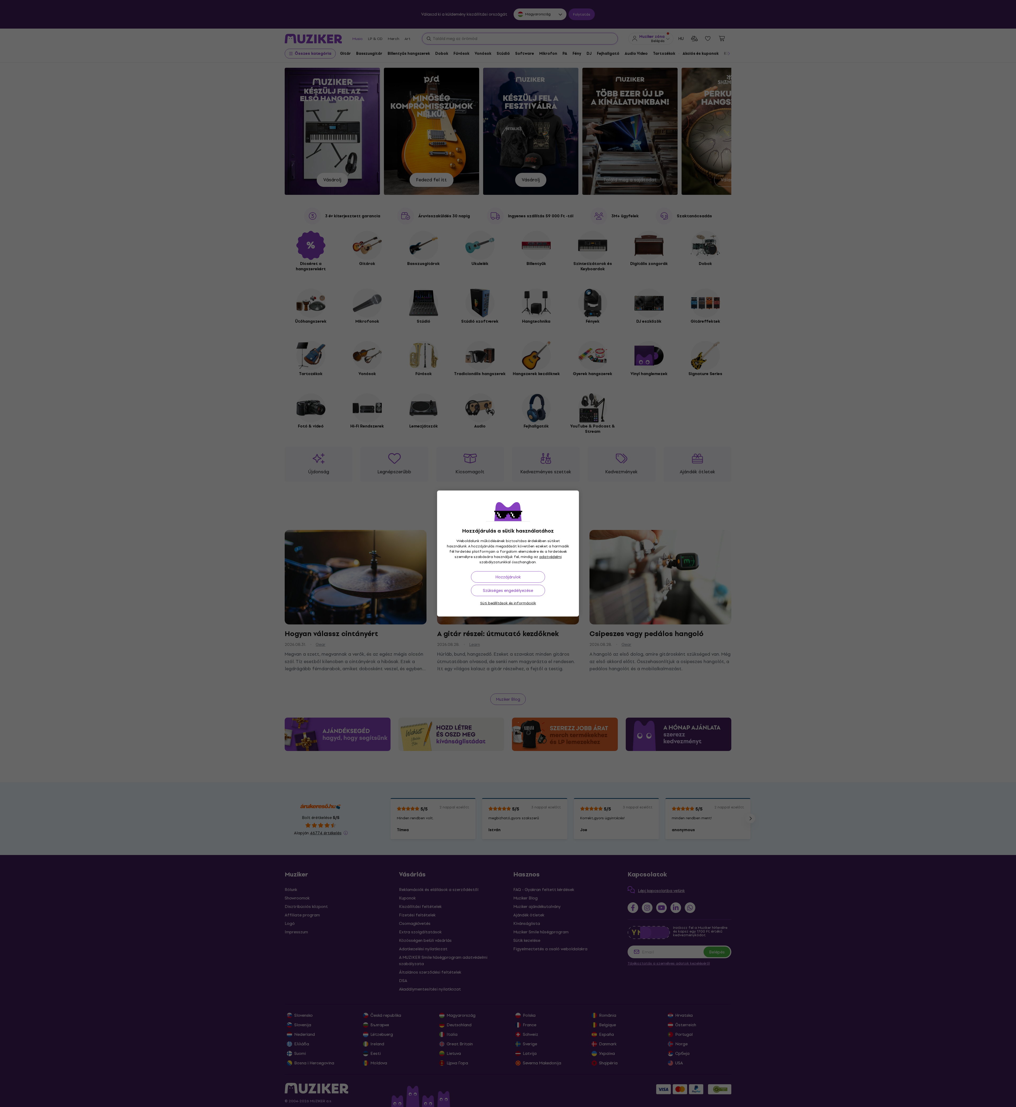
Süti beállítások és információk (508, 603)
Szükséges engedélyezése (508, 590)
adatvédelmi (550, 557)
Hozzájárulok (508, 577)
